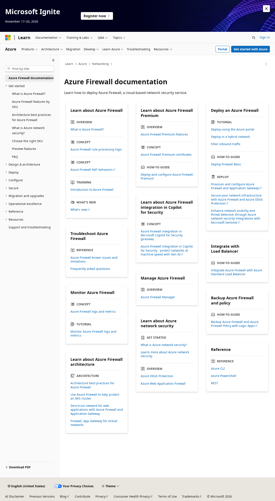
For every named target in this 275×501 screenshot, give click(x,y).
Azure (82, 64)
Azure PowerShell (223, 376)
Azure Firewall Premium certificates (166, 155)
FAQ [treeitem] (15, 157)
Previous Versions (42, 496)
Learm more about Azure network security (165, 354)
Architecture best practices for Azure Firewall (92, 385)
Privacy (100, 496)
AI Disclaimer (14, 496)
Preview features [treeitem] (24, 149)
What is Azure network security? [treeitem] (28, 130)
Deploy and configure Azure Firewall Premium (167, 176)
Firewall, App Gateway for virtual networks (93, 423)
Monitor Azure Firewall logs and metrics (93, 333)
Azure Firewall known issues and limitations (94, 259)
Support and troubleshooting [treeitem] (30, 227)
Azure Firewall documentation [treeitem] (31, 78)
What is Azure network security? (164, 345)
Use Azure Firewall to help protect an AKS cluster (94, 396)
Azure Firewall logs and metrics (93, 312)
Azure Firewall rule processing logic (96, 149)
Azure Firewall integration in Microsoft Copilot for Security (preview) (162, 235)
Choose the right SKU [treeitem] (27, 141)
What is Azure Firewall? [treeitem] (28, 94)
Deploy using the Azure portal (232, 129)
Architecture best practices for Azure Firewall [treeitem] (31, 117)
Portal (222, 49)
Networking (100, 64)
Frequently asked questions (90, 269)
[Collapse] (53, 60)
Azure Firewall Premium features (164, 134)
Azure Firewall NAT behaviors (91, 170)
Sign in (265, 37)
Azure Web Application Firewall (163, 384)
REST (214, 383)
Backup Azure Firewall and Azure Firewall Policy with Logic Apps (234, 324)
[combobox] (29, 68)
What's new (78, 210)
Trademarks (190, 496)
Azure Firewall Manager (158, 297)
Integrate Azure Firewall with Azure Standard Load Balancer (236, 272)
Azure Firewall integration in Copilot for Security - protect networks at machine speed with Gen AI (167, 250)
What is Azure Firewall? (87, 129)
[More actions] (266, 64)
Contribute (82, 496)
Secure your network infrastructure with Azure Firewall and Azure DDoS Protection (237, 199)
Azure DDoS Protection (157, 376)
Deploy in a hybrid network (230, 137)
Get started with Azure (250, 49)
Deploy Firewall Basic (226, 164)
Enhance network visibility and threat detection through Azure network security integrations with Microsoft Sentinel (235, 216)
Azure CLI (218, 368)
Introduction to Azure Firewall (91, 190)
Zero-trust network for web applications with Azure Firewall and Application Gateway (96, 409)
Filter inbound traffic (226, 144)
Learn (69, 64)
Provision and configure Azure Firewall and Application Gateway (235, 186)
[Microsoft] (8, 37)
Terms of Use (167, 496)
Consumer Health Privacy (132, 496)
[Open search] (253, 37)
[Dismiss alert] (266, 8)
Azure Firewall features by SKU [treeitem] (31, 104)
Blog (63, 496)
